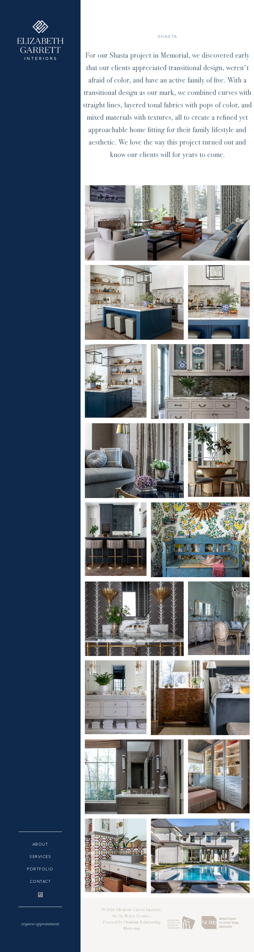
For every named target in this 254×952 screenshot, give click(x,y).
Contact (40, 881)
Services (40, 856)
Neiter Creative (137, 916)
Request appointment (40, 924)
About (40, 844)
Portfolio (40, 869)
